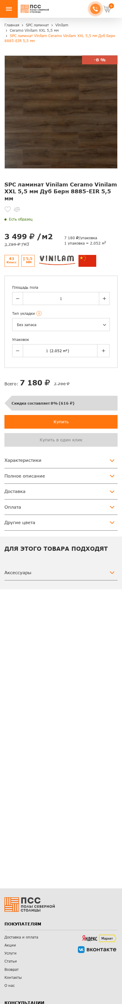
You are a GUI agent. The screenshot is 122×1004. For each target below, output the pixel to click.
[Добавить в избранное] (7, 209)
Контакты (13, 977)
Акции (10, 945)
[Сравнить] (16, 209)
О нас (9, 985)
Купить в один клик (61, 439)
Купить (61, 421)
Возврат (11, 969)
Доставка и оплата (21, 937)
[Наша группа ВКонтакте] (97, 949)
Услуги (10, 953)
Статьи (10, 961)
